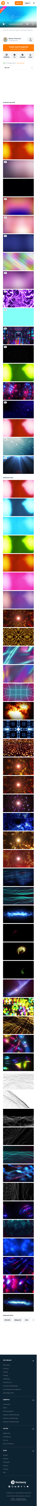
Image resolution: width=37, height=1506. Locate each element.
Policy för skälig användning (18, 1499)
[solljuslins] (18, 464)
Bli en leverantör (8, 1443)
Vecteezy (6, 1367)
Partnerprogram (8, 1410)
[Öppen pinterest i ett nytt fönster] (18, 1486)
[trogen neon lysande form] (18, 1061)
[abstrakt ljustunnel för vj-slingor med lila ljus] (18, 802)
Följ (31, 40)
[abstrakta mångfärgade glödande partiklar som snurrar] (18, 1006)
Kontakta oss (7, 1436)
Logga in (27, 3)
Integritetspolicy (20, 1498)
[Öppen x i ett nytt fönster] (24, 1486)
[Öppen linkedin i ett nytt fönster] (15, 1486)
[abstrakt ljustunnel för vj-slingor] (18, 617)
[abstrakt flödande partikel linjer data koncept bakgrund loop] (18, 876)
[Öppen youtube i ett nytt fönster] (27, 1486)
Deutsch (5, 1465)
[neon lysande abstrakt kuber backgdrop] (18, 1283)
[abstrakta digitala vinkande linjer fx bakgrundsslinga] (18, 895)
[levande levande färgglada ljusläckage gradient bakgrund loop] (18, 205)
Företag (5, 1374)
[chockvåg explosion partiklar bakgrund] (18, 1302)
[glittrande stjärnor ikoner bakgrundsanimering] (18, 187)
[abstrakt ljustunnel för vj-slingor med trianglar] (18, 784)
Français (5, 1468)
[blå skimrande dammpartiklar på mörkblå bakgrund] (18, 409)
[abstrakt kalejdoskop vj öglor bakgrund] (18, 728)
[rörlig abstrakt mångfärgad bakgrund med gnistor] (18, 261)
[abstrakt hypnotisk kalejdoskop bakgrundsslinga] (18, 691)
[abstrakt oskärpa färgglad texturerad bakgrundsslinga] (18, 113)
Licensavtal (6, 1403)
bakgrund (18, 1319)
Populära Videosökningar (11, 1421)
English (5, 1454)
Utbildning (6, 1378)
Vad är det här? (21, 63)
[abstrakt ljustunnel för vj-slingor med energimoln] (18, 821)
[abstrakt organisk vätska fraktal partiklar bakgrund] (18, 987)
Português (6, 1461)
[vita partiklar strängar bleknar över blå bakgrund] (18, 446)
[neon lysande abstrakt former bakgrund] (18, 1209)
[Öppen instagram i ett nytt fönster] (12, 1486)
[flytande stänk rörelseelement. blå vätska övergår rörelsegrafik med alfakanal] (18, 316)
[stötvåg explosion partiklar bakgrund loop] (18, 913)
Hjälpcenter (6, 1432)
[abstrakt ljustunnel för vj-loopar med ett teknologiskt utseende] (18, 839)
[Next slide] (29, 1319)
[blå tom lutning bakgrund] (18, 242)
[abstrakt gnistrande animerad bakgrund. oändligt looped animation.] (18, 1043)
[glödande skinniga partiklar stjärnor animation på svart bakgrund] (18, 353)
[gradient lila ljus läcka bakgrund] (18, 279)
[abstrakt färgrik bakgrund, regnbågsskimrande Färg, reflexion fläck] (18, 654)
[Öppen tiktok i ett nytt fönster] (21, 1486)
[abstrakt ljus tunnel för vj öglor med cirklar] (18, 765)
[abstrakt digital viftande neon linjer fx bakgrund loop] (18, 1228)
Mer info (7, 67)
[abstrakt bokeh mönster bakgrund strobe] (18, 710)
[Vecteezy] (3, 3)
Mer (4, 1471)
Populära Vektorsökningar (11, 1414)
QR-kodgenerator (8, 1392)
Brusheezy (6, 1364)
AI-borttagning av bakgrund (12, 1388)
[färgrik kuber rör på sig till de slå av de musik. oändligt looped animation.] (18, 390)
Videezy (5, 1371)
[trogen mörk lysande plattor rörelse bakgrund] (18, 1265)
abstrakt (7, 1319)
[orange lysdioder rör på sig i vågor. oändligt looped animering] (18, 747)
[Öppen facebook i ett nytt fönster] (8, 1486)
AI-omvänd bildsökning (10, 1385)
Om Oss (5, 1439)
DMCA (5, 1407)
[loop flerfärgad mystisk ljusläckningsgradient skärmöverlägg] (18, 168)
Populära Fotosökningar (10, 1417)
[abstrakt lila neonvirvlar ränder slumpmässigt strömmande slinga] (18, 298)
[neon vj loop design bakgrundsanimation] (18, 636)
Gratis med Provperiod (18, 48)
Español (5, 1458)
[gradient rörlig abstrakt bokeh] (18, 224)
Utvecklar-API (7, 1381)
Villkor (12, 1498)
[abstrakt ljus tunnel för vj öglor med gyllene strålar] (18, 858)
